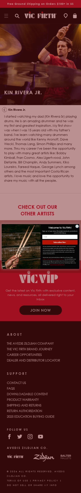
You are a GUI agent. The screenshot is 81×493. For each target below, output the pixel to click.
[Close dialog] (77, 226)
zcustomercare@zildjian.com (57, 264)
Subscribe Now (60, 242)
